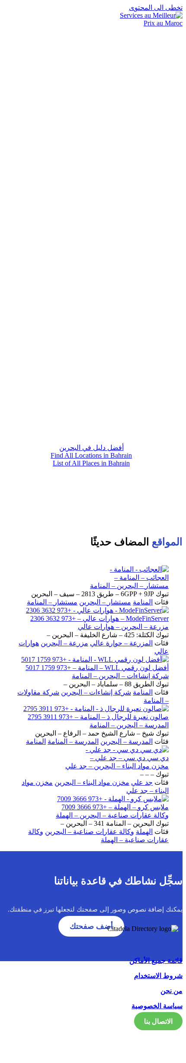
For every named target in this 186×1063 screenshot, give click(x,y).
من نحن (171, 990)
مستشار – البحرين (105, 602)
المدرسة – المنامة (73, 741)
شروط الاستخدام (158, 975)
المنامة (143, 602)
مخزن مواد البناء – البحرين (92, 782)
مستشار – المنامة (52, 602)
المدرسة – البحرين (126, 741)
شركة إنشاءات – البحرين (96, 692)
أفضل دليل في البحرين (91, 447)
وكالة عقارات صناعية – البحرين (89, 831)
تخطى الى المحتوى (156, 7)
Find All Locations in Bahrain (91, 455)
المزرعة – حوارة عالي (121, 643)
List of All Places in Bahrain (91, 463)
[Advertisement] (93, 328)
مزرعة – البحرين (64, 643)
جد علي (142, 782)
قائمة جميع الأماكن (156, 960)
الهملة (144, 831)
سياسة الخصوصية (157, 1006)
